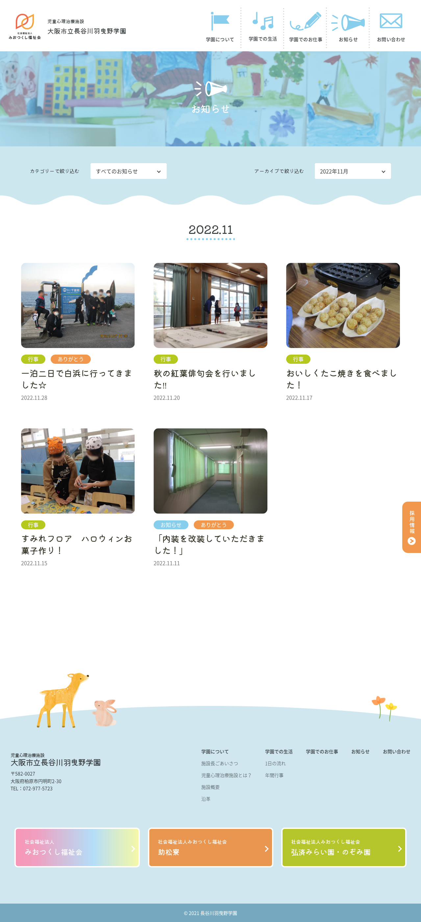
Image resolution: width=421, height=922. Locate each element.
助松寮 (192, 847)
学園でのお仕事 (322, 751)
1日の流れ (275, 763)
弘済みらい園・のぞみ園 (331, 847)
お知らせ (360, 751)
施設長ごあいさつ (219, 763)
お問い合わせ (396, 751)
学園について (215, 751)
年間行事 (274, 775)
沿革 (205, 798)
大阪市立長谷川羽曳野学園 (86, 27)
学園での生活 (279, 751)
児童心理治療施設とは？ (226, 775)
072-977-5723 (38, 788)
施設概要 (210, 787)
